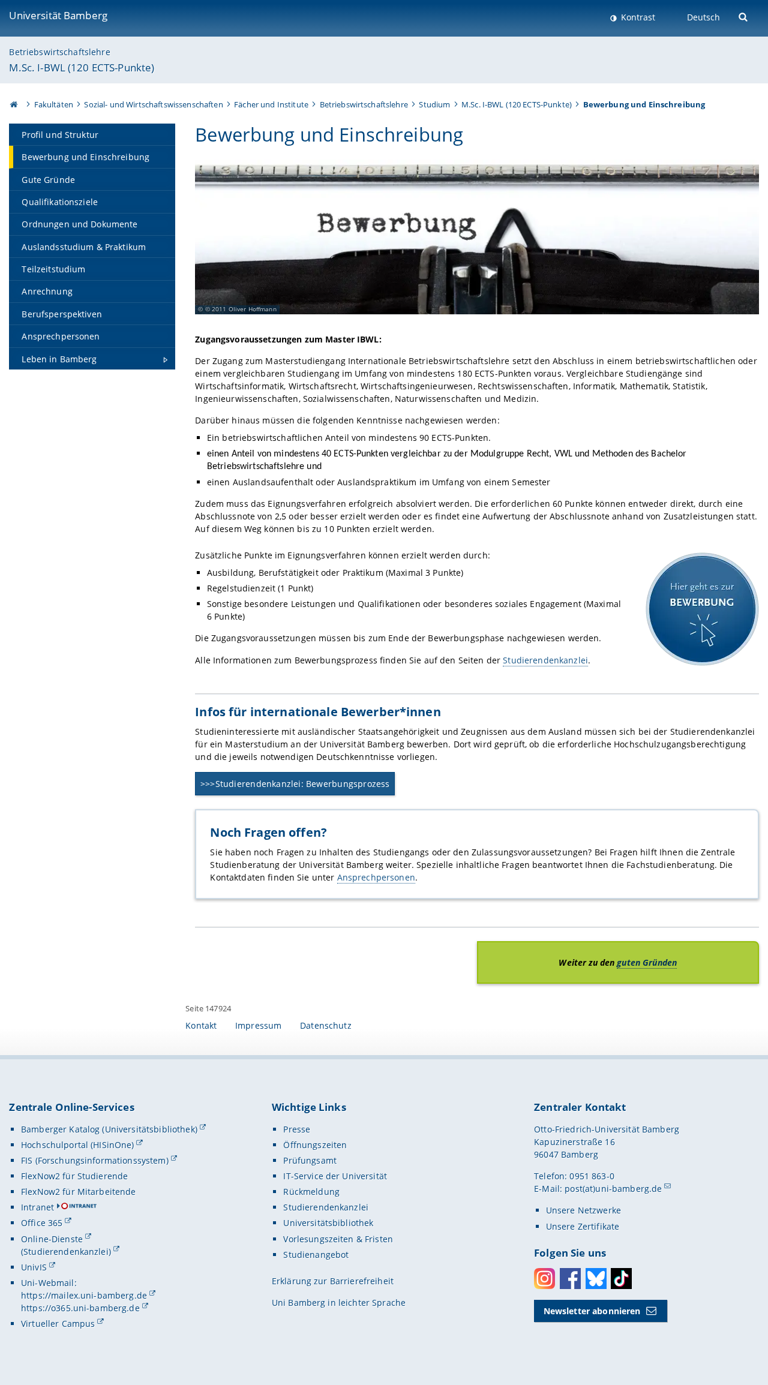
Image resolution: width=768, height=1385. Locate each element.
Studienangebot (316, 1254)
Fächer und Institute (271, 104)
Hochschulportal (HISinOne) (77, 1144)
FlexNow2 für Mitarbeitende (78, 1191)
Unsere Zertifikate (583, 1226)
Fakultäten (53, 104)
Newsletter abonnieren (592, 1311)
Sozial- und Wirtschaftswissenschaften (153, 104)
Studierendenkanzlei (545, 660)
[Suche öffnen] (744, 16)
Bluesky (596, 1278)
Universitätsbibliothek (328, 1222)
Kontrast (637, 17)
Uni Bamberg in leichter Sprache (339, 1302)
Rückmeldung (311, 1191)
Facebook (570, 1278)
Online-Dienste (52, 1239)
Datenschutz (326, 1025)
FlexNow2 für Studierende (74, 1176)
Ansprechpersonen (376, 877)
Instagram (544, 1278)
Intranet (37, 1207)
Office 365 (41, 1222)
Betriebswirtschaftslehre (59, 52)
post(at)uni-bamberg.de (613, 1188)
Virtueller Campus (58, 1323)
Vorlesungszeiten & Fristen (338, 1239)
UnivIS (34, 1267)
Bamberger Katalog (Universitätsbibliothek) (109, 1129)
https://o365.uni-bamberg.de (80, 1308)
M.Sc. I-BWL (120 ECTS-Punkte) (81, 67)
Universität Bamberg (58, 15)
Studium (434, 104)
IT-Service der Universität (335, 1176)
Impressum (258, 1025)
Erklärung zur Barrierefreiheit (333, 1281)
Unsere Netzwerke (583, 1210)
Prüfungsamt (310, 1160)
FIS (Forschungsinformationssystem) (95, 1160)
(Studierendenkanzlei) (66, 1251)
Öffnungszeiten (315, 1144)
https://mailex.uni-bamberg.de (84, 1295)
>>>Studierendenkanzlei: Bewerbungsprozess (295, 783)
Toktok (621, 1278)
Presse (296, 1129)
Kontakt (201, 1025)
